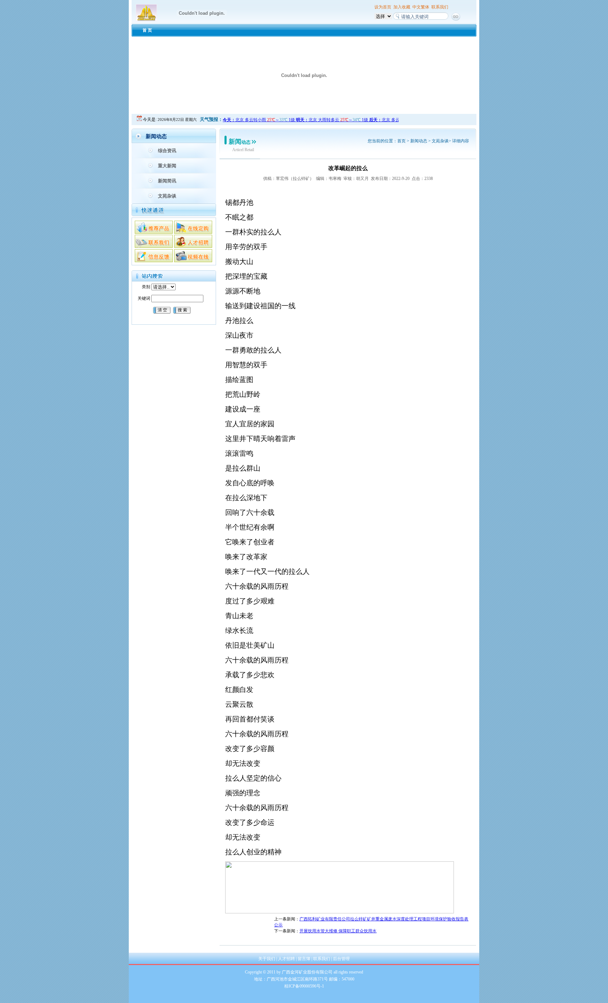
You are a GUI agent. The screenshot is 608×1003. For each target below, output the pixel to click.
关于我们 (266, 958)
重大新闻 (167, 165)
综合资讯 (167, 150)
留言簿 (304, 958)
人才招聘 (286, 958)
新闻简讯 (167, 180)
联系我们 (439, 7)
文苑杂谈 (167, 196)
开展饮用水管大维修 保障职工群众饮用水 (337, 930)
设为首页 (382, 7)
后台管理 (341, 958)
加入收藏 (401, 7)
